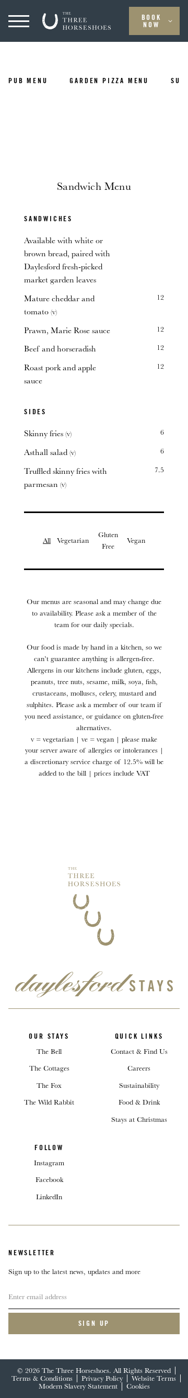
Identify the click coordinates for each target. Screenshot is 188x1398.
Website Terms (154, 1378)
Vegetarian (73, 540)
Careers (138, 1068)
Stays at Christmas (139, 1119)
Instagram (49, 1162)
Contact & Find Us (139, 1051)
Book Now (151, 21)
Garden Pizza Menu (109, 80)
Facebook (49, 1179)
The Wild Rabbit (49, 1102)
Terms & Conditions (42, 1378)
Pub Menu (28, 80)
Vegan (136, 540)
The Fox (49, 1085)
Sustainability (139, 1085)
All (47, 540)
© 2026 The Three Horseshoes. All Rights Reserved (94, 1370)
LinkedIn (49, 1196)
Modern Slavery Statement (78, 1386)
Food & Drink (139, 1102)
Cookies (138, 1386)
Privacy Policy (102, 1378)
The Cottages (49, 1068)
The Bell (49, 1051)
